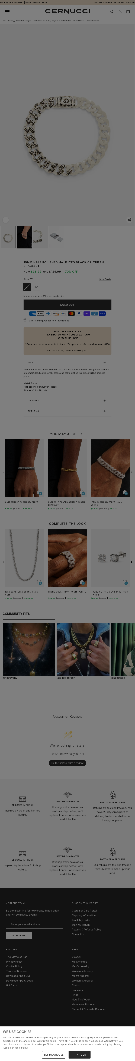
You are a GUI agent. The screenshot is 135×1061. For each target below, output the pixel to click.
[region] (67, 1043)
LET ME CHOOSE (53, 1054)
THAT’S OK (79, 1054)
